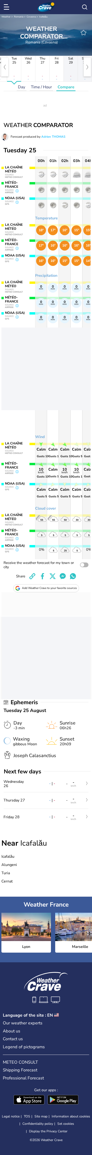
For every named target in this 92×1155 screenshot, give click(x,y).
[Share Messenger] (63, 576)
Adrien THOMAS (53, 137)
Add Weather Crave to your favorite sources (49, 588)
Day (21, 87)
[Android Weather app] (63, 1100)
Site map (40, 1116)
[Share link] (32, 576)
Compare (66, 87)
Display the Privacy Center (48, 1131)
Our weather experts (22, 1023)
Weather (6, 16)
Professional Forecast (23, 1078)
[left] (4, 67)
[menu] (7, 7)
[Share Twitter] (53, 576)
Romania (18, 16)
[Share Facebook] (42, 576)
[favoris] (83, 32)
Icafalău (43, 16)
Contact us (13, 1039)
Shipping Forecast (20, 1070)
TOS (27, 1116)
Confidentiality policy (37, 1123)
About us (11, 1031)
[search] (84, 7)
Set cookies (65, 1124)
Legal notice (11, 1116)
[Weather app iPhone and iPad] (29, 1100)
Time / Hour (41, 87)
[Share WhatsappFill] (73, 576)
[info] (17, 191)
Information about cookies (71, 1116)
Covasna (31, 16)
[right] (87, 67)
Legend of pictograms (24, 1047)
